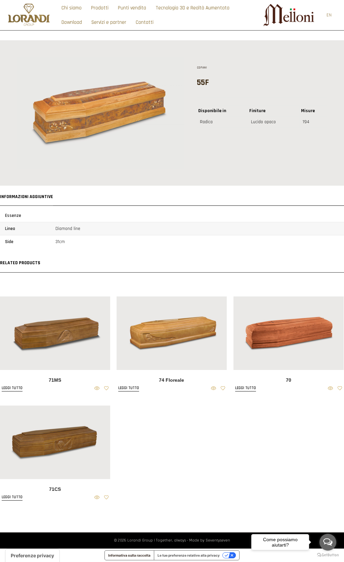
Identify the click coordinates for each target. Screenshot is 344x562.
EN (329, 15)
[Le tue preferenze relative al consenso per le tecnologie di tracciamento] (32, 555)
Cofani (202, 67)
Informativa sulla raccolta (129, 555)
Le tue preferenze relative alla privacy (189, 555)
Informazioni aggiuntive (26, 197)
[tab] (26, 196)
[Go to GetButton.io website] (328, 555)
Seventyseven (218, 540)
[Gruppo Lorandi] (29, 25)
